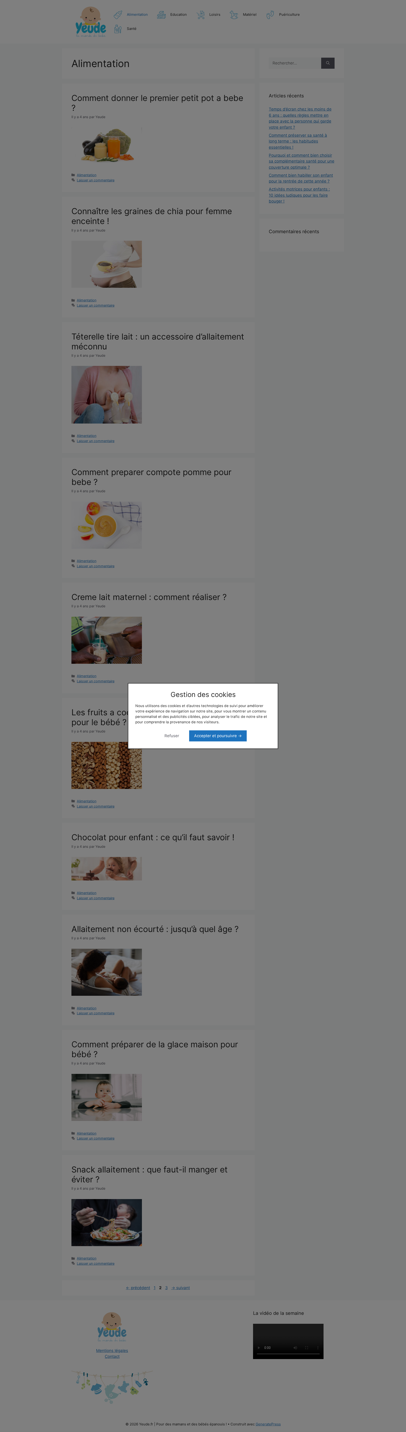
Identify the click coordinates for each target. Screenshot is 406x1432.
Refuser (171, 735)
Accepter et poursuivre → (218, 735)
